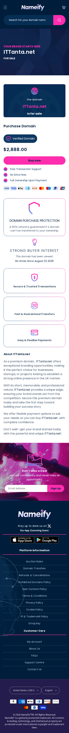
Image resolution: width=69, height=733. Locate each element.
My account (34, 642)
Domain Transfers (34, 568)
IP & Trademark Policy (34, 616)
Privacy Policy (34, 602)
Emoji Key (35, 623)
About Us (34, 648)
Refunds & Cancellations (34, 575)
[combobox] (28, 20)
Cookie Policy (34, 609)
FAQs (34, 655)
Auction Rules (34, 561)
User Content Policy (34, 589)
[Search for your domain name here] (59, 20)
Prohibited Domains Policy (34, 582)
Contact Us (34, 669)
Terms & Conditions (34, 596)
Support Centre (34, 662)
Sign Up (56, 488)
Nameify (25, 714)
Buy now (34, 160)
